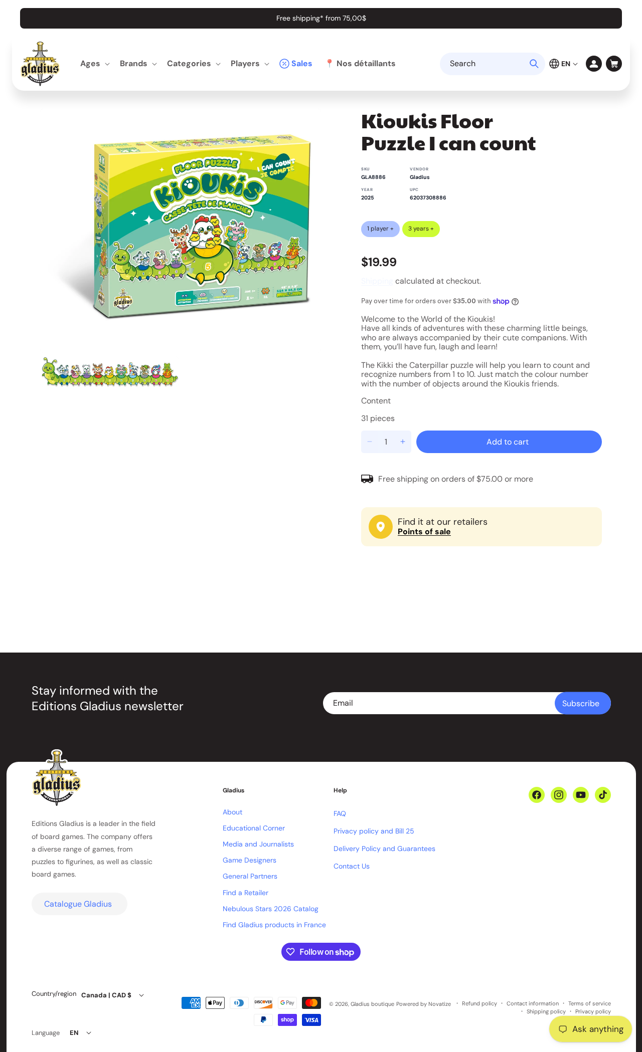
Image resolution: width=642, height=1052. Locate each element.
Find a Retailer (245, 892)
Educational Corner (254, 827)
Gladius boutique (372, 1003)
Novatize (439, 1003)
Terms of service (589, 1003)
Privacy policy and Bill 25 (374, 830)
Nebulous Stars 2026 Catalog (270, 908)
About (232, 811)
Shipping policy (546, 1011)
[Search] (534, 64)
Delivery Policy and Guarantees (384, 848)
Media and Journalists (258, 844)
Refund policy (479, 1003)
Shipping (377, 281)
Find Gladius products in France (274, 924)
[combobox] (492, 64)
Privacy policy (593, 1011)
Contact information (533, 1003)
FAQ (340, 813)
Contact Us (352, 866)
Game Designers (249, 860)
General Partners (250, 876)
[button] (94, 64)
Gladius (420, 177)
